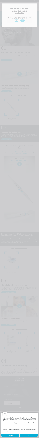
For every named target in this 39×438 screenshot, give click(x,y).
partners (7, 421)
